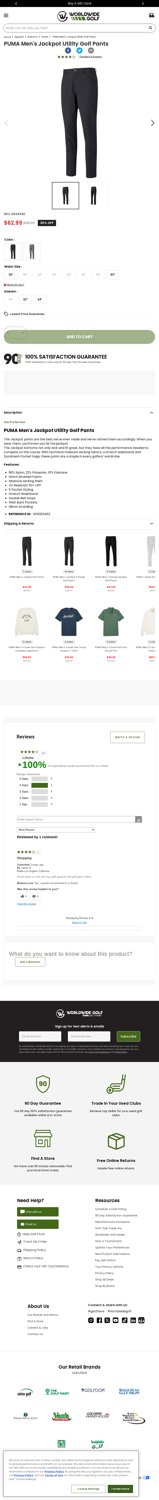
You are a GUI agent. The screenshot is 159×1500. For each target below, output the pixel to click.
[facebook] (68, 50)
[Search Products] (152, 28)
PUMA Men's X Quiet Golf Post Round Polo (111, 649)
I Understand (120, 1489)
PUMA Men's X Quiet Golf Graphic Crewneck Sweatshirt (27, 649)
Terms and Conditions (99, 1052)
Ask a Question (30, 961)
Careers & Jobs (38, 1328)
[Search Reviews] (138, 820)
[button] (13, 251)
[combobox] (79, 28)
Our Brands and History (43, 1315)
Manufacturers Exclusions (112, 1222)
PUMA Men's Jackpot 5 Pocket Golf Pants (69, 579)
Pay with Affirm (105, 1260)
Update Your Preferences (112, 1247)
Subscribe (128, 1036)
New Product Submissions (112, 1254)
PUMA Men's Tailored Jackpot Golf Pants (111, 579)
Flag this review (26, 903)
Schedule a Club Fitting (110, 1209)
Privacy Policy (121, 1052)
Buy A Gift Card (79, 3)
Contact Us (35, 1334)
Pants (44, 36)
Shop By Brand (104, 1286)
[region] (71, 1474)
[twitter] (79, 50)
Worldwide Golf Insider (110, 1235)
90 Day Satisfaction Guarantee (116, 1215)
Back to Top (79, 922)
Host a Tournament (108, 1241)
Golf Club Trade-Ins (108, 1228)
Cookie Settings (88, 1489)
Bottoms (33, 36)
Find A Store (35, 1321)
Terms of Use (54, 1475)
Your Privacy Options (109, 1267)
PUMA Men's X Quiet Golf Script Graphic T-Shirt (69, 649)
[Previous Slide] (16, 3)
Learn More (79, 1372)
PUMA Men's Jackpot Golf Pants (27, 577)
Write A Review (127, 737)
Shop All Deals (104, 1279)
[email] (91, 50)
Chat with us (33, 1211)
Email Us (31, 1224)
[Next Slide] (142, 3)
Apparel (19, 36)
